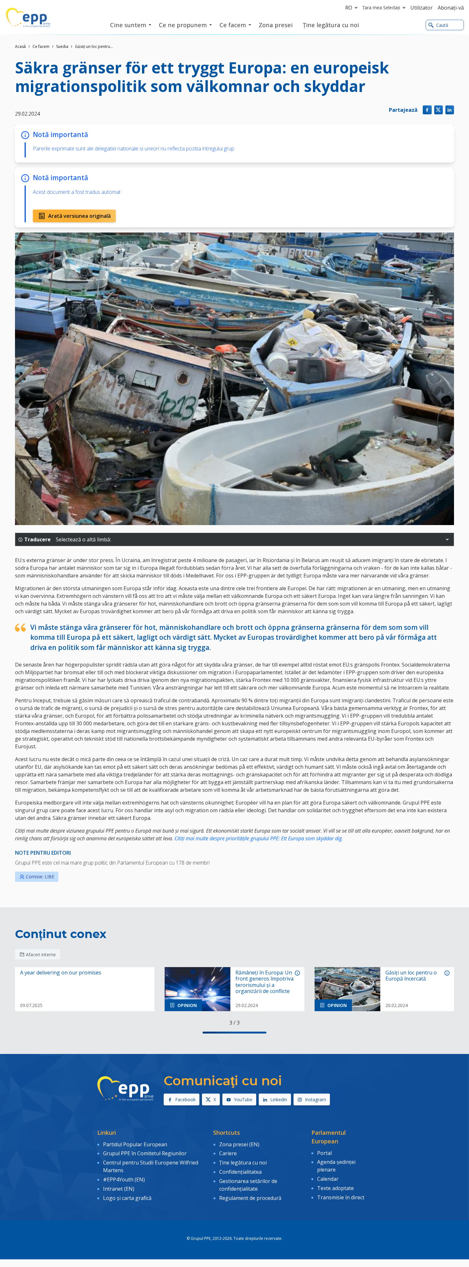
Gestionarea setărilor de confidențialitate (248, 1185)
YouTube (243, 1099)
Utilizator (421, 7)
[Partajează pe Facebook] (427, 109)
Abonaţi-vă (451, 7)
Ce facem (41, 46)
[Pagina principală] (28, 17)
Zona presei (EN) (239, 1144)
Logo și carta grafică (127, 1198)
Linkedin (278, 1099)
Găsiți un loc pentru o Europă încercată (411, 976)
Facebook (185, 1099)
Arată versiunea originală (79, 215)
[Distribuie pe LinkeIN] (449, 109)
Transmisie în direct (340, 1197)
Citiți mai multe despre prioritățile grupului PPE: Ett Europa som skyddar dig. (258, 838)
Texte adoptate (335, 1188)
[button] (447, 539)
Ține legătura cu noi (243, 1162)
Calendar (328, 1178)
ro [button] (348, 7)
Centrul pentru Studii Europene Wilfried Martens (150, 1166)
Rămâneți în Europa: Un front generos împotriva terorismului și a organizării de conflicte (264, 982)
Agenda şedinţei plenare (336, 1165)
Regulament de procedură (250, 1198)
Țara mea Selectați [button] (381, 7)
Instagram (315, 1099)
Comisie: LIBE (40, 877)
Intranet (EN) (118, 1188)
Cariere (228, 1153)
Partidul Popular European (135, 1144)
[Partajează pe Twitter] (438, 109)
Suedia (62, 46)
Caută (442, 25)
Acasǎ (20, 46)
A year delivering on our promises (60, 973)
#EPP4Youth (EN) (124, 1179)
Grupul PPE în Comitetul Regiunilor (145, 1153)
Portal (324, 1152)
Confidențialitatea (240, 1171)
